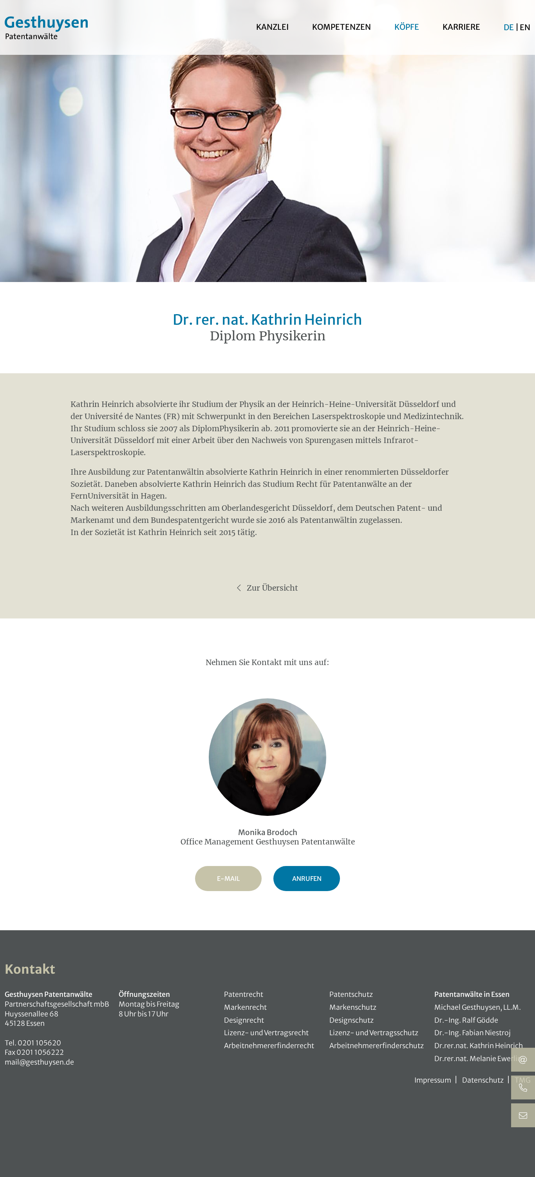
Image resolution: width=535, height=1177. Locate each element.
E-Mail (228, 878)
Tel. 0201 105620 (33, 1043)
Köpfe (406, 27)
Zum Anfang (523, 1165)
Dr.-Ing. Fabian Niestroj (472, 1033)
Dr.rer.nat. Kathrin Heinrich (478, 1045)
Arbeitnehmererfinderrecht (269, 1045)
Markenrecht (245, 1007)
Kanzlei (272, 27)
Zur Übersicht (271, 588)
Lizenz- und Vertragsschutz (373, 1033)
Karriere (461, 27)
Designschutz (351, 1020)
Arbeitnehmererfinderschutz (376, 1045)
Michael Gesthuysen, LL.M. (477, 1007)
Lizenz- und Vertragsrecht (266, 1033)
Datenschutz (483, 1080)
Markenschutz (352, 1007)
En (525, 27)
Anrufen (307, 878)
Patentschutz (351, 994)
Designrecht (244, 1020)
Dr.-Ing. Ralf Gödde (466, 1020)
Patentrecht (243, 994)
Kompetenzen (341, 27)
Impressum (432, 1080)
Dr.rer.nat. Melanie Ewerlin (478, 1058)
